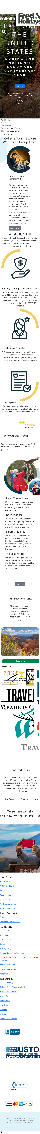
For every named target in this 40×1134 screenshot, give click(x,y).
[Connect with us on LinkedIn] (20, 874)
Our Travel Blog (6, 982)
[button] (20, 1085)
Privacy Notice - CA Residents (12, 953)
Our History (5, 930)
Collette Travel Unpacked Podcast (14, 987)
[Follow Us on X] (17, 874)
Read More (14, 228)
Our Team (4, 935)
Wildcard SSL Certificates (20, 1089)
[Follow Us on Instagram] (15, 874)
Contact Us (4, 917)
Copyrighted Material (9, 969)
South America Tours (9, 908)
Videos (3, 1014)
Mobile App (5, 1005)
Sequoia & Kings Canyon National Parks (20, 95)
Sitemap (3, 1009)
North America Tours (9, 904)
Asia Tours (4, 890)
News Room (5, 1000)
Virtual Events (6, 996)
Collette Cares (6, 939)
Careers (3, 944)
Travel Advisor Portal (8, 991)
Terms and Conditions (9, 965)
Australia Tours (6, 895)
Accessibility (5, 974)
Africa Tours (5, 881)
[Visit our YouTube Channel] (24, 874)
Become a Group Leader (10, 921)
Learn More (20, 86)
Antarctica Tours (7, 886)
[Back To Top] (1, 1132)
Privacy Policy (5, 948)
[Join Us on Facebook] (13, 874)
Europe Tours (5, 899)
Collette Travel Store (8, 1018)
